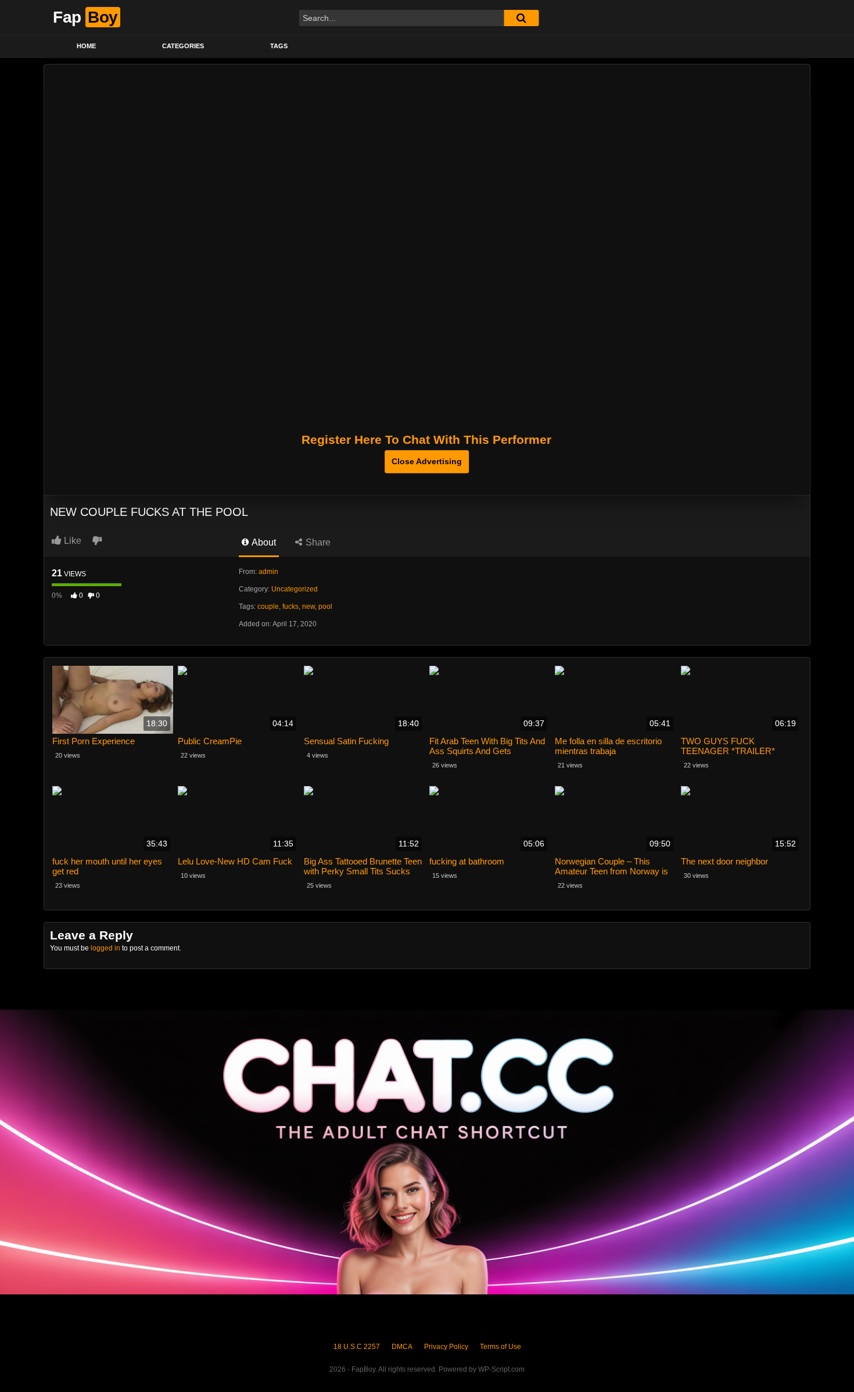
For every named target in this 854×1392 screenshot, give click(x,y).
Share (317, 542)
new (308, 606)
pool (325, 606)
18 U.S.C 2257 (356, 1347)
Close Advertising (427, 461)
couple (268, 606)
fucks (290, 606)
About (263, 542)
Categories (183, 45)
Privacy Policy (446, 1347)
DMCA (402, 1347)
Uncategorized (294, 589)
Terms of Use (500, 1347)
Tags (279, 45)
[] (521, 18)
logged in (105, 948)
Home (86, 45)
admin (268, 572)
